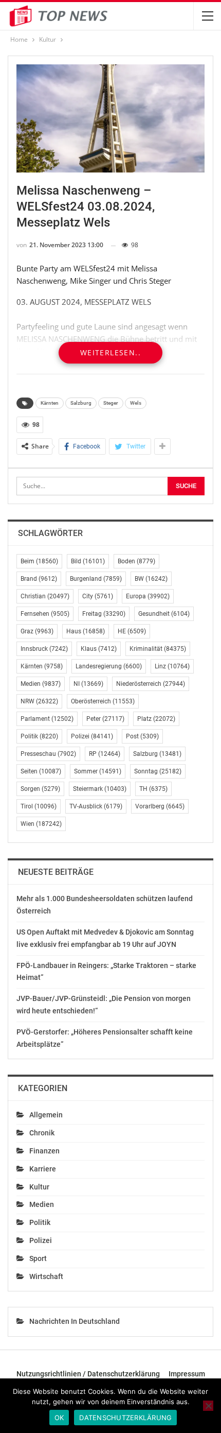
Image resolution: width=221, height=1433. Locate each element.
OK (59, 1417)
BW (151, 578)
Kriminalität (158, 648)
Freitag (103, 613)
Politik (39, 736)
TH (153, 788)
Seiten (41, 771)
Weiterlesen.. (110, 352)
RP (104, 753)
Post (142, 736)
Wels (135, 403)
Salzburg (80, 403)
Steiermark (99, 788)
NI (88, 683)
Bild (88, 561)
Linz (172, 666)
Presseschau (48, 753)
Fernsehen (45, 613)
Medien (41, 683)
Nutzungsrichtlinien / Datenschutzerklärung (88, 1374)
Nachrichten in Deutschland (74, 1321)
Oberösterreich (103, 701)
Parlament (47, 718)
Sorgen (40, 788)
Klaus (99, 648)
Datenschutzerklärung (125, 1417)
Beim (39, 561)
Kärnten (50, 403)
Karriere (42, 1169)
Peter (105, 718)
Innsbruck (44, 648)
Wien (41, 823)
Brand (39, 578)
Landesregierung (109, 666)
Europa (148, 596)
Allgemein (46, 1115)
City (97, 596)
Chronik (41, 1133)
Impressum (187, 1374)
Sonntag (157, 771)
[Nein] (208, 1406)
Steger (110, 403)
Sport (38, 1258)
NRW (39, 701)
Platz (156, 718)
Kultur (39, 1187)
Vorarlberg (160, 806)
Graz (37, 631)
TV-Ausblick (95, 806)
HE (132, 631)
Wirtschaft (46, 1276)
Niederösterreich (150, 683)
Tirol (39, 806)
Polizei (92, 736)
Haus (85, 631)
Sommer (97, 771)
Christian (45, 596)
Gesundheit (164, 613)
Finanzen (44, 1151)
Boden (136, 561)
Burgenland (96, 578)
